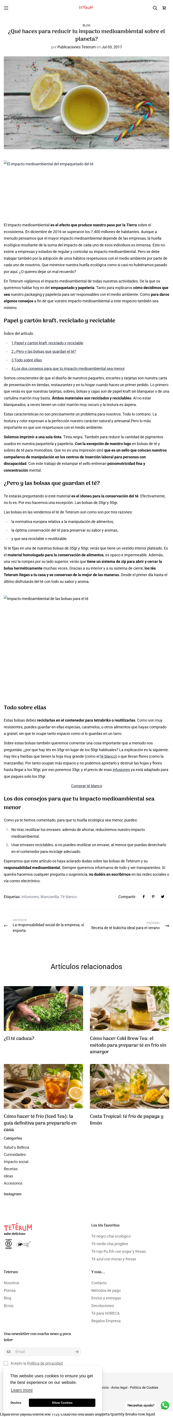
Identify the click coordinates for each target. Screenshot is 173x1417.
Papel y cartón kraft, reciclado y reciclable (47, 343)
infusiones (121, 769)
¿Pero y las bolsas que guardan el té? (43, 351)
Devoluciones (102, 1305)
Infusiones (30, 896)
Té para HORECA (105, 1313)
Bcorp (9, 1305)
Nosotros (11, 1283)
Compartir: (127, 896)
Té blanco (69, 896)
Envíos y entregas (106, 1298)
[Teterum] (86, 8)
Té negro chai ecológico (111, 1236)
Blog (87, 25)
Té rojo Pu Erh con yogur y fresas (118, 1251)
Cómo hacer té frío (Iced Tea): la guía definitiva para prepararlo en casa (40, 1123)
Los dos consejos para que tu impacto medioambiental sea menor (68, 368)
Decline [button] (16, 1402)
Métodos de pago (106, 1290)
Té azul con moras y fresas (113, 1259)
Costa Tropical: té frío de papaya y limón (126, 1120)
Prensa (10, 1290)
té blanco (108, 756)
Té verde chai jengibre (109, 1244)
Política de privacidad (45, 1363)
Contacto (99, 1283)
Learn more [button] (22, 1390)
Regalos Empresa (106, 1321)
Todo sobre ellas (26, 360)
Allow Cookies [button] (62, 1402)
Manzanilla (50, 896)
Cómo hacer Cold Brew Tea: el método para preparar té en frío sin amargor (128, 1045)
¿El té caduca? (19, 1039)
